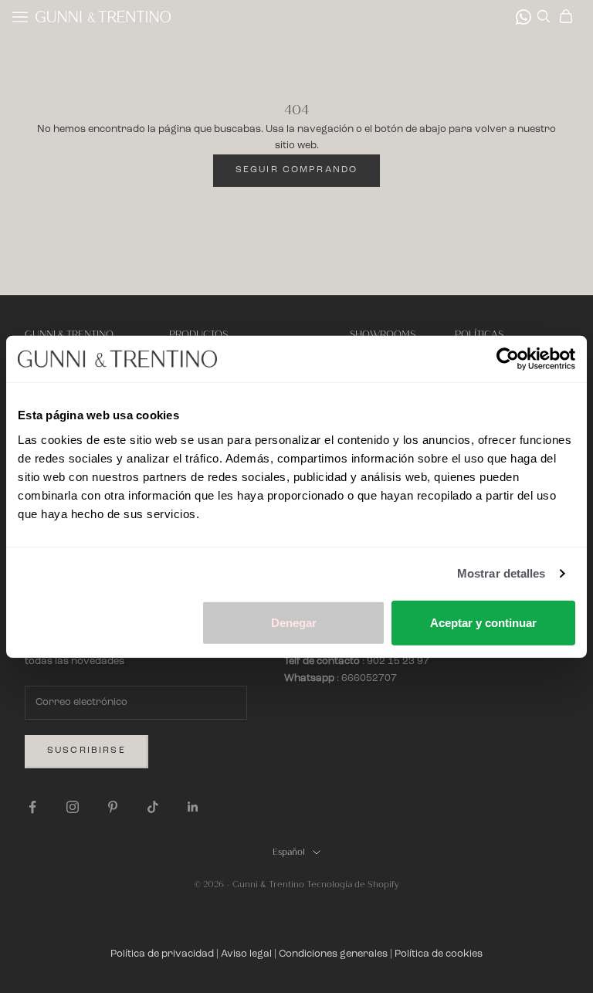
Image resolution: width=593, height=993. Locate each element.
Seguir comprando (297, 170)
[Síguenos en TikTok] (153, 807)
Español (289, 852)
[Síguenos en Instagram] (72, 807)
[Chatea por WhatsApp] (523, 17)
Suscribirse (86, 750)
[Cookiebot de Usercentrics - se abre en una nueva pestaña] (507, 359)
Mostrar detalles (501, 573)
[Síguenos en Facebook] (32, 807)
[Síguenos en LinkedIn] (193, 807)
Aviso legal (246, 954)
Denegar (294, 622)
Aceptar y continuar (483, 622)
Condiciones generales (333, 954)
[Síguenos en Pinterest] (112, 807)
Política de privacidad (162, 954)
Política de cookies (439, 954)
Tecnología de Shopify (353, 884)
